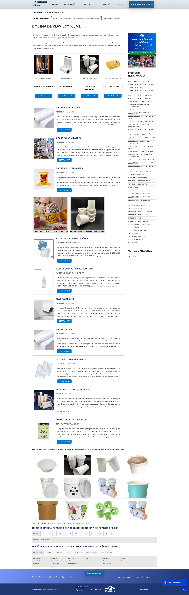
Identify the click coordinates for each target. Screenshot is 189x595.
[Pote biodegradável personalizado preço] (137, 465)
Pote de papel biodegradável (139, 81)
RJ (44, 534)
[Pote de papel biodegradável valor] (77, 510)
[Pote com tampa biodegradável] (137, 488)
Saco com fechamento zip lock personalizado (139, 197)
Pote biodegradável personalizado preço (141, 91)
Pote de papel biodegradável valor (141, 159)
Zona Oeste (59, 552)
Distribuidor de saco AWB (137, 178)
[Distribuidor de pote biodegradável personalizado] (137, 510)
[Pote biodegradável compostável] (107, 510)
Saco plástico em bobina (137, 230)
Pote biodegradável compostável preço (141, 167)
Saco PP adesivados (135, 239)
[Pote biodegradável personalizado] (107, 488)
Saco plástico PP (134, 227)
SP (60, 534)
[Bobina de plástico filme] (44, 127)
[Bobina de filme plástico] (44, 157)
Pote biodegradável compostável (141, 95)
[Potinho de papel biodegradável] (77, 465)
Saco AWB (131, 190)
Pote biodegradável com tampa (139, 98)
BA (86, 534)
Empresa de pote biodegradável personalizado (140, 155)
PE (81, 534)
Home (120, 577)
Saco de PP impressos (136, 218)
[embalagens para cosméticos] (44, 439)
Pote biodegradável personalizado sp (141, 130)
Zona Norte (49, 552)
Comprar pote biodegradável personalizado (139, 105)
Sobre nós (106, 4)
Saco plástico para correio (138, 236)
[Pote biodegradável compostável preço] (77, 488)
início (55, 4)
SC (70, 534)
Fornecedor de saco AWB (137, 184)
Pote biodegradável (135, 87)
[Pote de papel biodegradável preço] (47, 465)
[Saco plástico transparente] (44, 379)
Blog (120, 4)
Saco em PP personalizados (138, 221)
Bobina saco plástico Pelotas (111, 18)
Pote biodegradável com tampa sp (140, 122)
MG (49, 534)
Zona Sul (69, 552)
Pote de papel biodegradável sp (140, 101)
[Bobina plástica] (44, 348)
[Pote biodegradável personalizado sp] (47, 510)
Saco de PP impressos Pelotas (61, 18)
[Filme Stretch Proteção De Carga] (44, 409)
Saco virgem (132, 242)
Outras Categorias (140, 251)
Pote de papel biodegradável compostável (139, 143)
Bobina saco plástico (136, 175)
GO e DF (98, 534)
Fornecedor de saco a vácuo (139, 181)
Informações (70, 4)
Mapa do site (151, 577)
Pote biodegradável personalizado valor (141, 138)
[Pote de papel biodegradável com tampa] (47, 488)
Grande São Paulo (91, 552)
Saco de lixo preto (135, 209)
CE (92, 534)
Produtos (89, 4)
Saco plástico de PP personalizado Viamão (87, 18)
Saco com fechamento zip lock (139, 193)
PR (65, 534)
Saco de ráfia (133, 233)
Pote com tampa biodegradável (139, 172)
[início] (40, 3)
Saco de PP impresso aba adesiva (140, 212)
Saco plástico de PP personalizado (141, 224)
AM (106, 534)
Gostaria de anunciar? (141, 4)
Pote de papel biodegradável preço (141, 151)
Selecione (36, 534)
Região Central (37, 552)
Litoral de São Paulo (106, 552)
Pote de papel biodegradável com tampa (140, 147)
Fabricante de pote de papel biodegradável (138, 125)
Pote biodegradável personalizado (141, 84)
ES (54, 534)
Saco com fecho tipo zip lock (139, 206)
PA (111, 534)
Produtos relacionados (137, 74)
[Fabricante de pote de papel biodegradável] (107, 465)
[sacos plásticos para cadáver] (44, 258)
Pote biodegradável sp (136, 109)
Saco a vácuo (133, 187)
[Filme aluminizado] (44, 318)
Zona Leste (78, 552)
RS (76, 534)
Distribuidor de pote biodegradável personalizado (141, 163)
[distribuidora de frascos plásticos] (44, 288)
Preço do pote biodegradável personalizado (139, 113)
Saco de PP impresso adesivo (138, 215)
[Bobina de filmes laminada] (44, 187)
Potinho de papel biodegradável (140, 134)
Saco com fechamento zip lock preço (139, 201)
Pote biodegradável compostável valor (141, 118)
